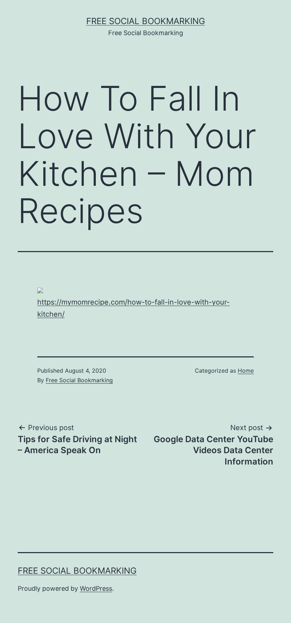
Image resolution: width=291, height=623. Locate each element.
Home (246, 370)
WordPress (96, 588)
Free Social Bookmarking (145, 21)
